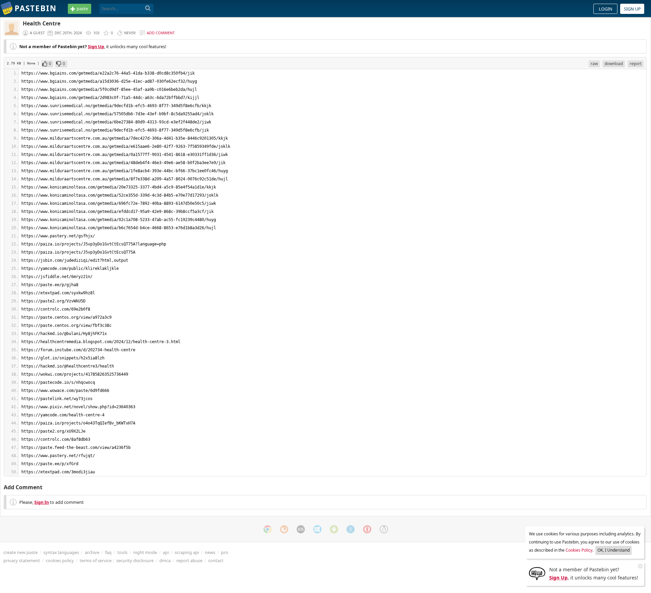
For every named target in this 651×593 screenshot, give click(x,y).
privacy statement (21, 560)
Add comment (161, 32)
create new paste (20, 552)
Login (605, 9)
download (614, 63)
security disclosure (135, 560)
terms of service (96, 560)
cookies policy (60, 560)
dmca (165, 560)
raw (594, 63)
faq (108, 552)
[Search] (148, 8)
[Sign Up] (537, 573)
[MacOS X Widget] (351, 529)
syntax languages (61, 552)
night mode (145, 552)
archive (92, 552)
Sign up (632, 9)
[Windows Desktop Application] (317, 529)
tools (122, 552)
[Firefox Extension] (284, 529)
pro (224, 552)
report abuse (189, 560)
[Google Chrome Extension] (267, 529)
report (636, 63)
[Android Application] (334, 529)
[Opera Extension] (367, 529)
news (210, 552)
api (166, 552)
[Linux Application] (384, 529)
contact (215, 560)
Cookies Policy (579, 550)
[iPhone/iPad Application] (301, 529)
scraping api (187, 552)
